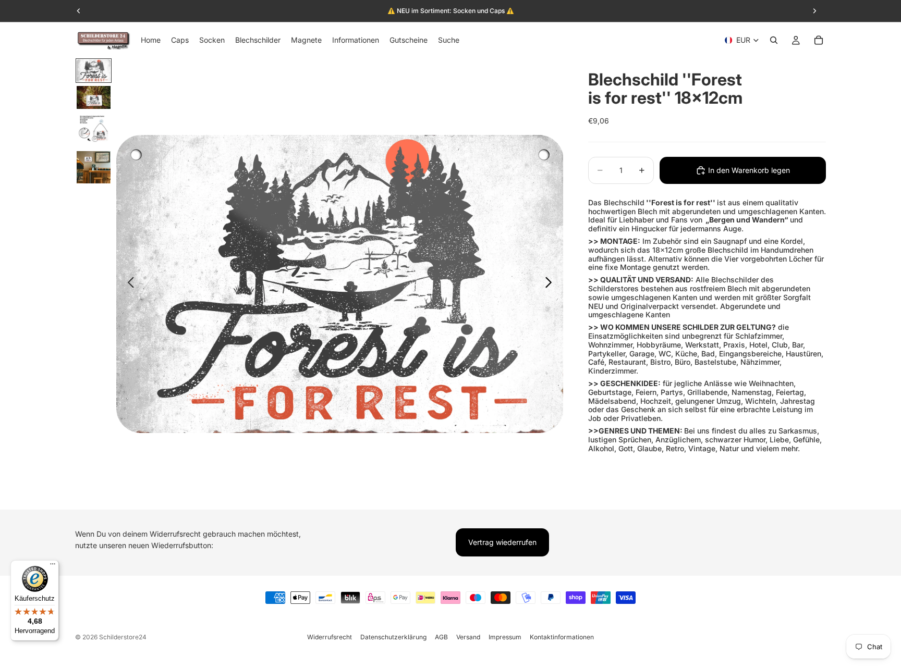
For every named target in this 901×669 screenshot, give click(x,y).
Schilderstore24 (123, 637)
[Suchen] (773, 40)
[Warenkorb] (818, 40)
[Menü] (52, 566)
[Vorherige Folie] (128, 283)
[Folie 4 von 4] (94, 167)
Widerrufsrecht (329, 637)
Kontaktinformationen (562, 637)
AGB (441, 637)
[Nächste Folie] (551, 283)
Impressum (505, 637)
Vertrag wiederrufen (502, 542)
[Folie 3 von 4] (94, 130)
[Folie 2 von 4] (94, 97)
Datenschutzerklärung (393, 637)
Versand (468, 637)
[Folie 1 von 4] (94, 70)
